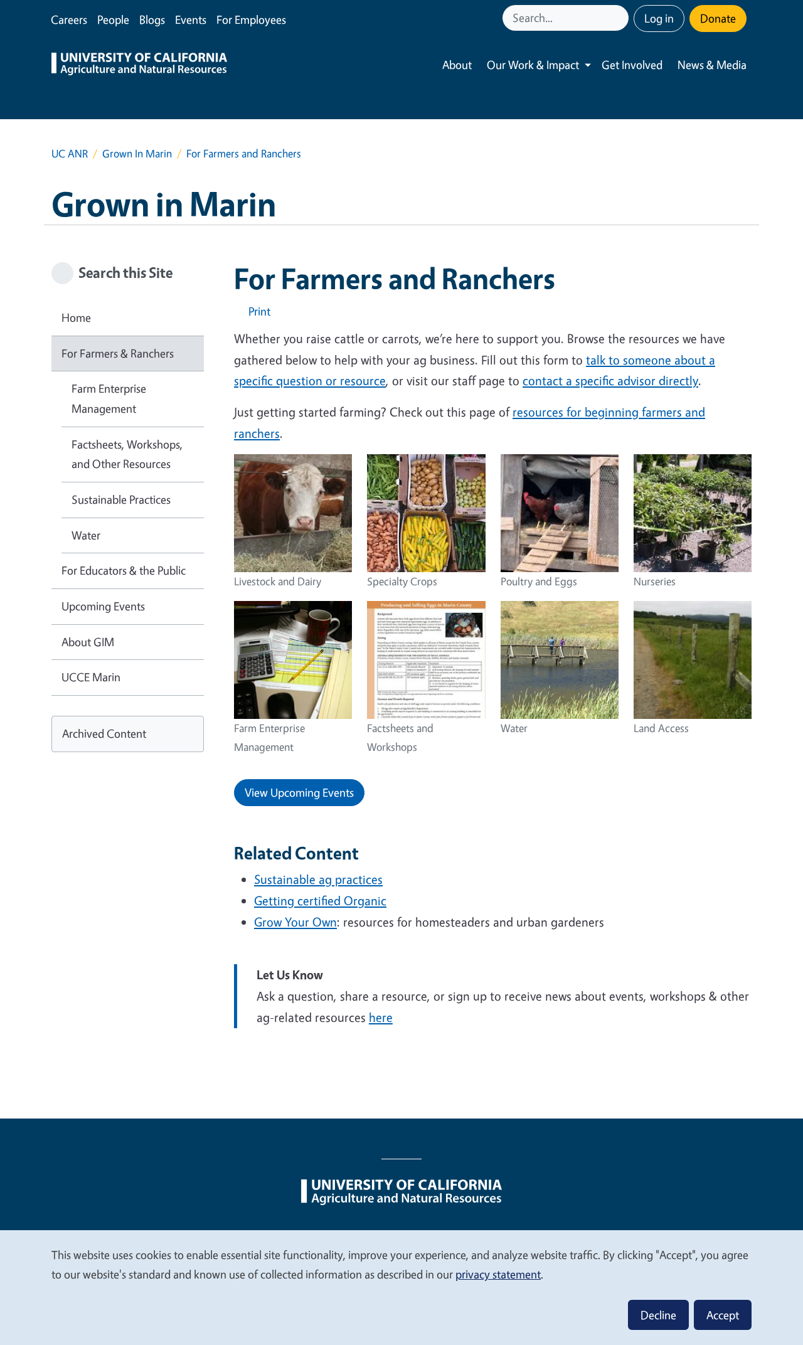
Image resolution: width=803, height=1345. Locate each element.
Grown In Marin (137, 153)
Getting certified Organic (320, 900)
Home (76, 317)
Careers (69, 19)
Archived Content (104, 733)
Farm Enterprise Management (109, 398)
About (457, 64)
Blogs (152, 19)
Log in (659, 18)
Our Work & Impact (533, 64)
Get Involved (632, 64)
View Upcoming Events (299, 792)
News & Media (712, 64)
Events (190, 19)
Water (86, 535)
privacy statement (498, 1274)
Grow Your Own (295, 922)
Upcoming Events (103, 606)
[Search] (620, 18)
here (381, 1017)
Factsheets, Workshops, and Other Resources (127, 454)
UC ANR (69, 153)
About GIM (87, 641)
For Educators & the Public (123, 570)
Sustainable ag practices (318, 879)
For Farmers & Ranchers (117, 353)
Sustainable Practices (121, 499)
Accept (722, 1314)
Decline (658, 1314)
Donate (718, 18)
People (113, 19)
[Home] (139, 65)
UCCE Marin (90, 676)
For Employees (251, 19)
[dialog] (401, 1287)
